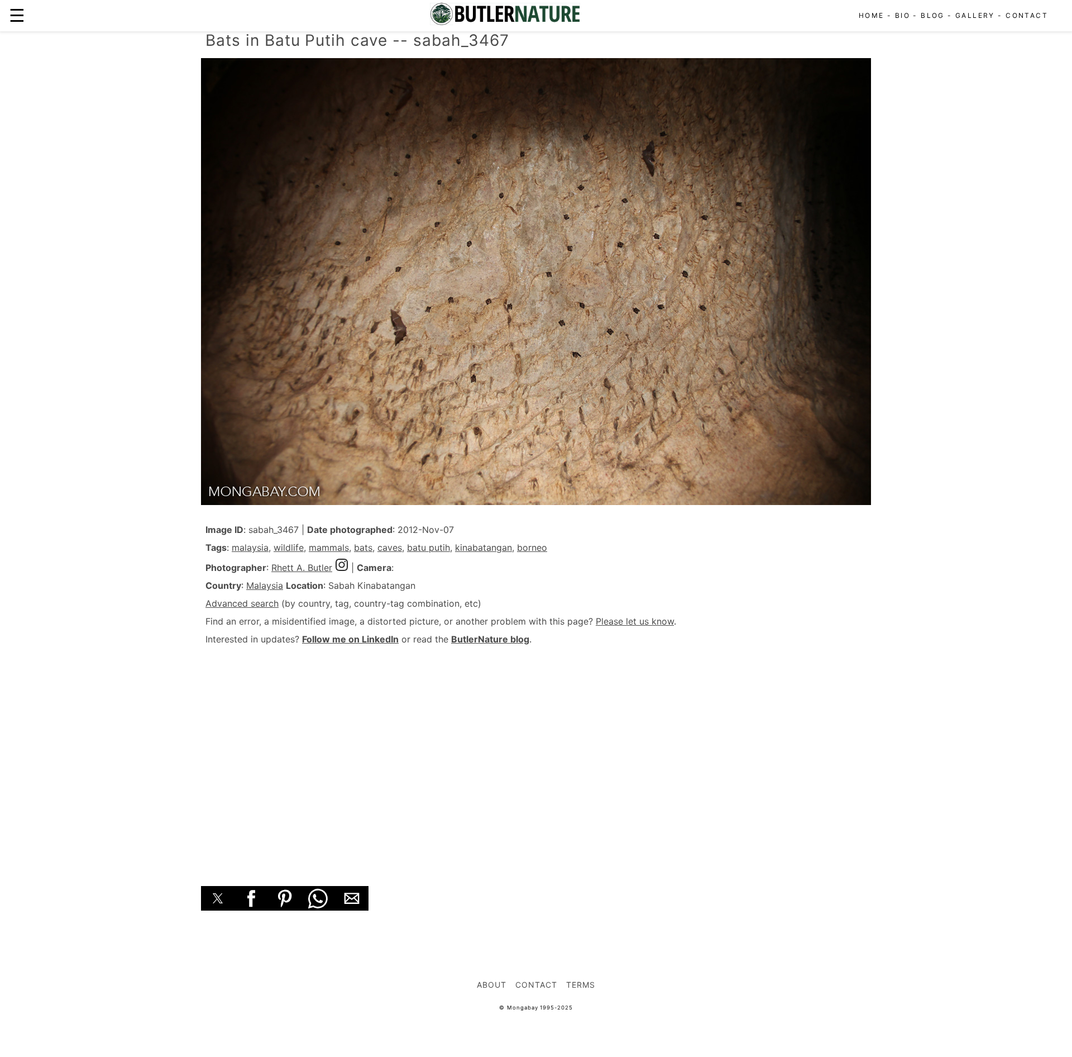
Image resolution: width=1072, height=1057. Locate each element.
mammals (329, 547)
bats (363, 547)
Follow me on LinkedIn (350, 639)
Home (871, 15)
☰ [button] (17, 15)
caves (389, 547)
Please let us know (635, 621)
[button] (217, 898)
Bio (902, 15)
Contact (1027, 15)
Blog (933, 15)
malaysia (250, 547)
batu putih (428, 547)
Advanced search (242, 603)
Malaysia (264, 585)
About (491, 984)
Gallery (975, 15)
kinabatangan (483, 547)
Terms (580, 984)
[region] (536, 753)
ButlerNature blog (490, 639)
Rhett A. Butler (301, 567)
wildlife (289, 547)
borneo (532, 547)
